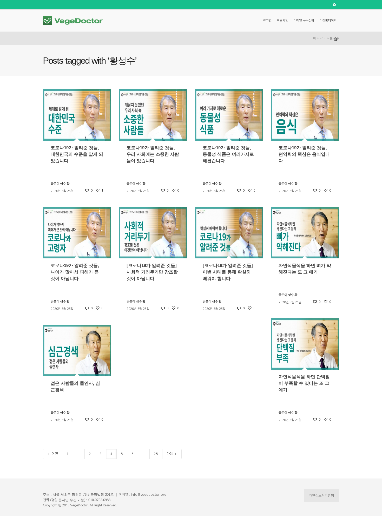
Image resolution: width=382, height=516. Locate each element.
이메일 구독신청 (303, 20)
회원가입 (282, 20)
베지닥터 (319, 38)
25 (156, 453)
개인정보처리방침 (321, 495)
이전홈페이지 (328, 20)
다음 (170, 453)
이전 (54, 453)
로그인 (267, 20)
